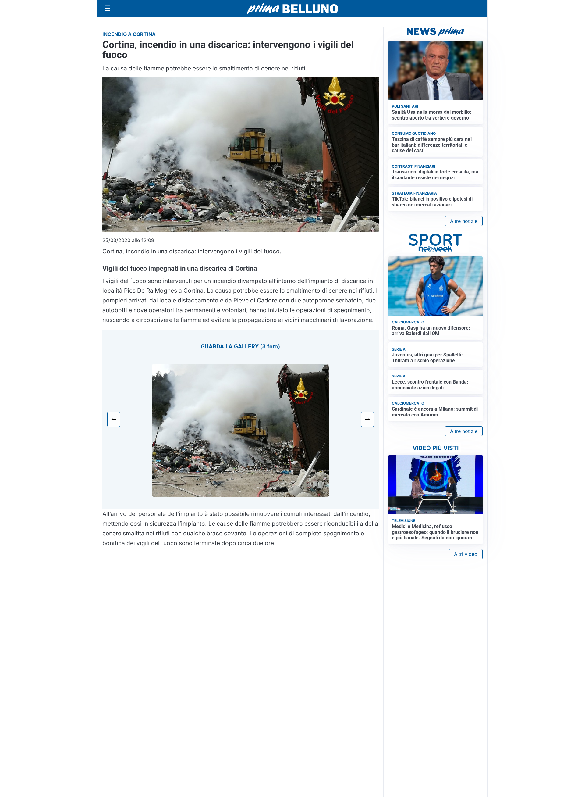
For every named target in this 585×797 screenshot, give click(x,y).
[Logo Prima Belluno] (292, 8)
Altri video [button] (465, 554)
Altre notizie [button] (463, 221)
